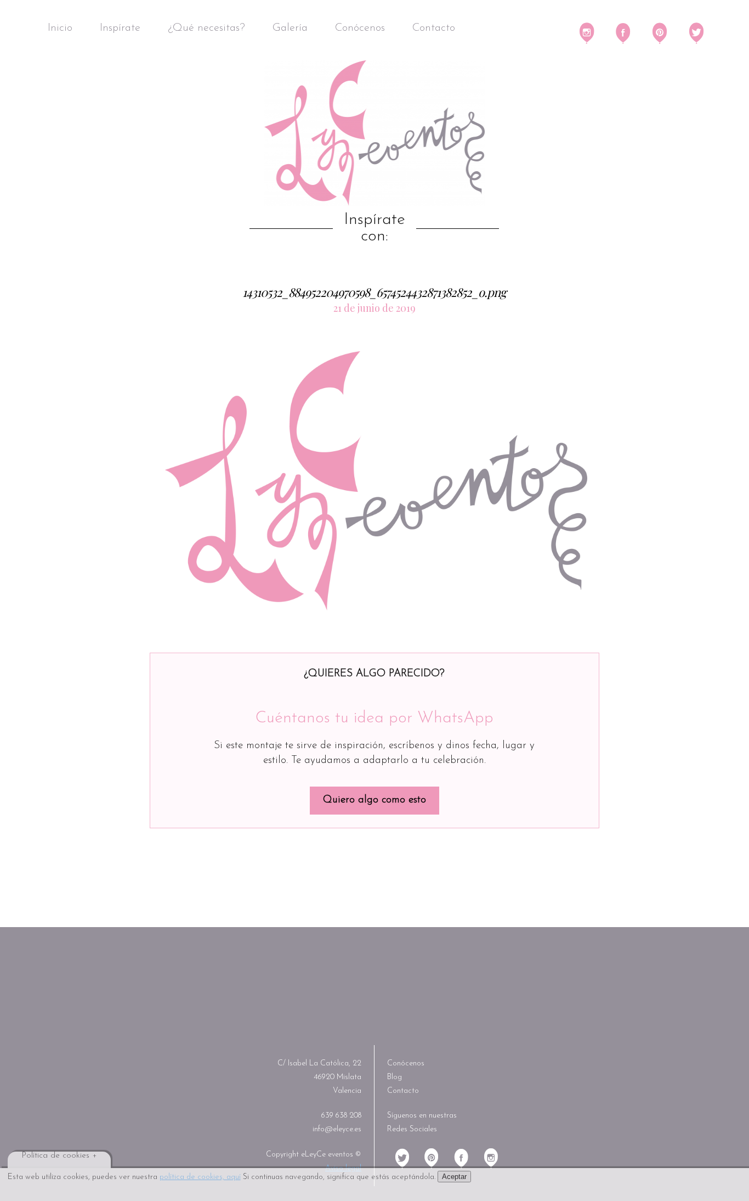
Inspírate (120, 28)
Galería (290, 28)
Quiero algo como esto (374, 800)
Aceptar (454, 1176)
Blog (394, 1077)
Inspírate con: (374, 228)
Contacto (433, 28)
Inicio (60, 28)
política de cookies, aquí (200, 1177)
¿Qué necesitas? (206, 28)
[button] (376, 481)
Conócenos (360, 28)
